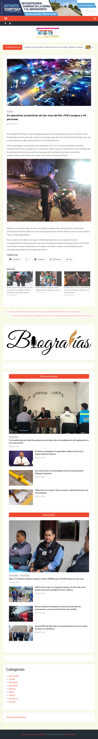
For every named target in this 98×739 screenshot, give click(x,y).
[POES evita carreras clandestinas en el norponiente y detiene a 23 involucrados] (77, 278)
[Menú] (5, 18)
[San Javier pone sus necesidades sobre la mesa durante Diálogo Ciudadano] (69, 47)
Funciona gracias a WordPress (34, 734)
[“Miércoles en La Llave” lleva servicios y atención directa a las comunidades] (21, 497)
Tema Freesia (71, 734)
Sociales (12, 702)
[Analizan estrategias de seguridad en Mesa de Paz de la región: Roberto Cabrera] (21, 458)
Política (12, 695)
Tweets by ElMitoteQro (16, 717)
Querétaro (13, 698)
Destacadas (14, 575)
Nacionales (13, 685)
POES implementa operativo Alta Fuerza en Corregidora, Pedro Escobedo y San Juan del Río (20, 290)
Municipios (13, 437)
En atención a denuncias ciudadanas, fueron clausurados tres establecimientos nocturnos (51, 316)
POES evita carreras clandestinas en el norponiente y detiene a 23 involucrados (77, 290)
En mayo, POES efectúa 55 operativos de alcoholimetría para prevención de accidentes (44, 312)
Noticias (12, 689)
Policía (10, 111)
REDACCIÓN (12, 124)
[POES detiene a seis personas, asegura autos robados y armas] (48, 278)
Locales (12, 679)
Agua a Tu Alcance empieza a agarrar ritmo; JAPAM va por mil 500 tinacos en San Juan (46, 579)
